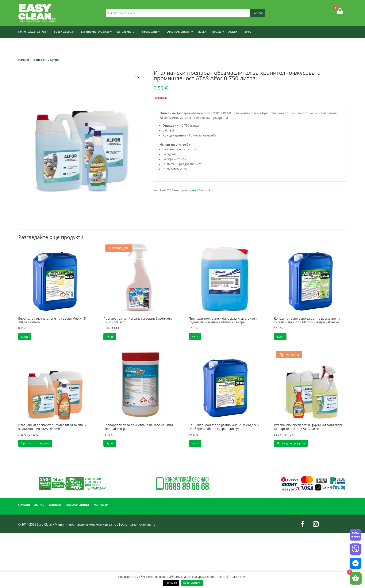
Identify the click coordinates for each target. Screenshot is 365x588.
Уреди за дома (63, 31)
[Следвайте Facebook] (303, 524)
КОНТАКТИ (101, 505)
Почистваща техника (32, 31)
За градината (125, 31)
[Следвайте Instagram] (315, 524)
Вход (248, 31)
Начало (23, 59)
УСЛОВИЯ (55, 505)
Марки (202, 31)
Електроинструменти (95, 31)
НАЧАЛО (24, 505)
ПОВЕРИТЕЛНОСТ (77, 505)
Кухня (54, 59)
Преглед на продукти (35, 443)
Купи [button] (24, 336)
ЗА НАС (39, 505)
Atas (211, 190)
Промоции (217, 31)
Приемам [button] (171, 582)
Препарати (149, 31)
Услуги (232, 31)
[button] (137, 76)
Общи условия (191, 582)
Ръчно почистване (177, 31)
